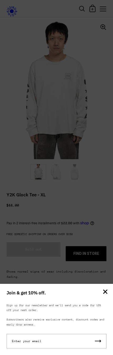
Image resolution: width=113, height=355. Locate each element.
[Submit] (98, 341)
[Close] (105, 292)
